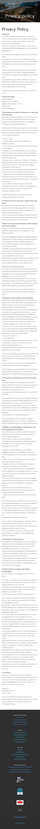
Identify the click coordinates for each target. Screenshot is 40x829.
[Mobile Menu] (36, 4)
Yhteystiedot (20, 757)
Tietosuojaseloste (20, 759)
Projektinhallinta (20, 732)
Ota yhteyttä (20, 752)
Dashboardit (20, 737)
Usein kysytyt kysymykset (20, 754)
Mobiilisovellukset (20, 739)
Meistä (20, 750)
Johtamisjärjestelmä (20, 735)
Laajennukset (20, 742)
